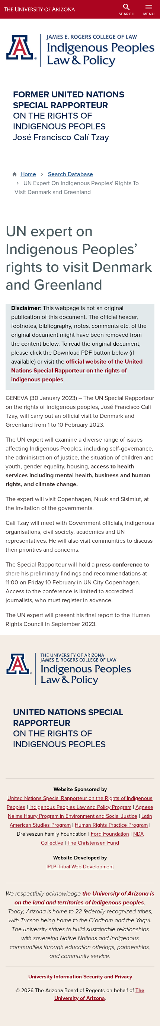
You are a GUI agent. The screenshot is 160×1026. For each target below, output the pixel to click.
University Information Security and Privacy (80, 977)
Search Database (70, 174)
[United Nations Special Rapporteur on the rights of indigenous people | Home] (80, 50)
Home (28, 174)
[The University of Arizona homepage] (45, 9)
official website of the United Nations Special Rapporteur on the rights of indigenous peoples (77, 370)
